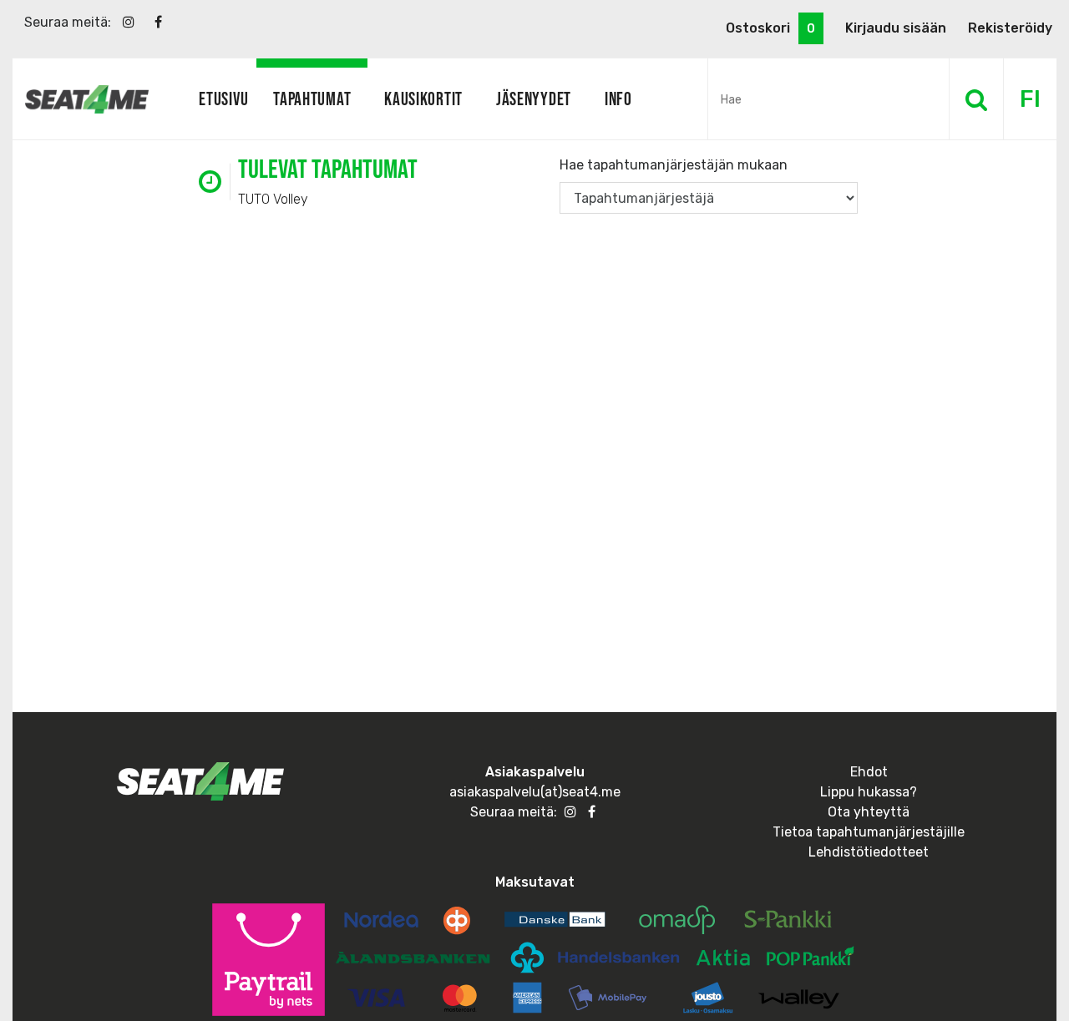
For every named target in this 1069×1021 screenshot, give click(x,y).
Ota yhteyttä (868, 812)
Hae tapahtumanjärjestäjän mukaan (674, 165)
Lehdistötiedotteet (868, 852)
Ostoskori (770, 28)
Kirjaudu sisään (895, 28)
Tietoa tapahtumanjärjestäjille (869, 832)
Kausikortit (423, 98)
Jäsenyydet (533, 98)
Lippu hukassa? (868, 792)
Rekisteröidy (1010, 28)
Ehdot (869, 772)
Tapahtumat (312, 98)
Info (618, 98)
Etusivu (223, 98)
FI (1030, 99)
